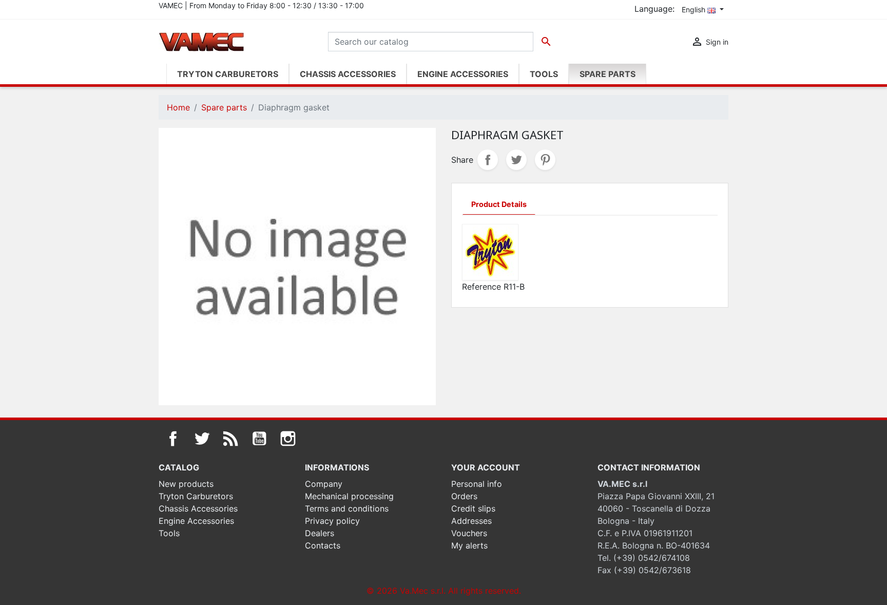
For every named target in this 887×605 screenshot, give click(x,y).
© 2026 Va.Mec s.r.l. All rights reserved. (444, 590)
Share (487, 159)
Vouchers (469, 533)
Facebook (173, 438)
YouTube (259, 438)
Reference (481, 286)
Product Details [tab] (499, 204)
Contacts (322, 545)
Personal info (476, 484)
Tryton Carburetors (196, 496)
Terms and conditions (347, 508)
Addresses (471, 521)
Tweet (516, 159)
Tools (169, 533)
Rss (230, 438)
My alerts (469, 545)
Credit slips (473, 508)
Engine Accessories (196, 521)
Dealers (319, 533)
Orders (464, 496)
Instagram (288, 438)
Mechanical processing (349, 496)
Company (323, 484)
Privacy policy (332, 521)
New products (186, 484)
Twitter (201, 438)
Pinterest (545, 159)
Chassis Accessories (198, 508)
